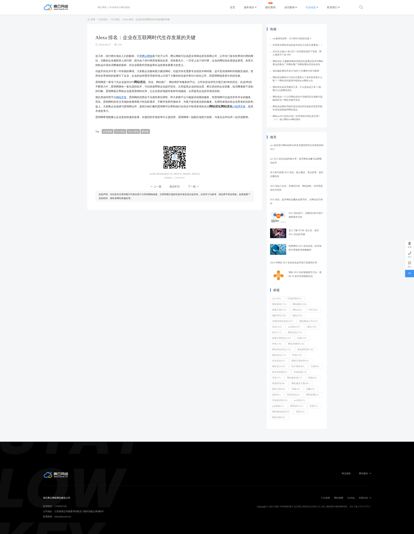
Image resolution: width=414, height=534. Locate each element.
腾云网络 (147, 56)
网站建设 (363, 473)
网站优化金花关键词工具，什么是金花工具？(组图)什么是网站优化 (297, 88)
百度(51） (314, 406)
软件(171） (277, 332)
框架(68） (313, 378)
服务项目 (249, 7)
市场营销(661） (295, 298)
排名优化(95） (279, 361)
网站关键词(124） (297, 344)
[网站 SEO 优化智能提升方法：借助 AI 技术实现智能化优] (278, 275)
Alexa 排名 (133, 131)
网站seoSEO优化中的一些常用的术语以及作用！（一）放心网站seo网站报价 (297, 117)
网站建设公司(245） (309, 321)
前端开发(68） (279, 383)
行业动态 (311, 7)
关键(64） (296, 389)
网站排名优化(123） (282, 349)
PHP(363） (313, 310)
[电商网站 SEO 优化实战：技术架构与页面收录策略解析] (278, 249)
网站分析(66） (279, 389)
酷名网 (145, 131)
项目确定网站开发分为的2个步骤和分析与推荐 (296, 71)
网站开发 (121, 97)
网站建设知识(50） (281, 411)
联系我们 (332, 7)
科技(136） (277, 344)
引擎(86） (316, 366)
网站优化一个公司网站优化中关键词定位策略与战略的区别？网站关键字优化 (297, 98)
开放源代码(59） (280, 400)
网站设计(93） (279, 366)
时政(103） (297, 355)
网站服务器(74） (295, 378)
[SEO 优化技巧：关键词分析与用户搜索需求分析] (278, 217)
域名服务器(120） (306, 349)
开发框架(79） (301, 372)
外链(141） (302, 338)
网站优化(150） (296, 332)
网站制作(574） (280, 304)
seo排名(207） (295, 327)
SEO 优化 (120, 131)
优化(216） (277, 327)
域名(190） (312, 327)
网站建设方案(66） (300, 383)
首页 (232, 7)
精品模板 (346, 473)
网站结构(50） (279, 417)
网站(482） (298, 310)
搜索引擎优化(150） (282, 338)
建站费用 (270, 7)
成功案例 (289, 7)
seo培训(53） (300, 400)
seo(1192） (277, 298)
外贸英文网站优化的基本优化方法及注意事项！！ (297, 45)
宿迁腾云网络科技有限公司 (307, 506)
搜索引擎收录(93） (300, 361)
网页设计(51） (297, 406)
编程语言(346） (280, 315)
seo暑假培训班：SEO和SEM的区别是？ (292, 38)
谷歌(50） (301, 411)
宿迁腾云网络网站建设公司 (70, 7)
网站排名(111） (280, 355)
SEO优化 (115, 19)
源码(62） (277, 395)
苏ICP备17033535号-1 (360, 506)
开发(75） (277, 378)
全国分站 (363, 498)
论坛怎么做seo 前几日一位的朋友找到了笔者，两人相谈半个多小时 (297, 53)
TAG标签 (325, 498)
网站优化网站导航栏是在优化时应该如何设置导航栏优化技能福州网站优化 (297, 108)
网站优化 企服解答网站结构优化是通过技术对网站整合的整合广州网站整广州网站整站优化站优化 (298, 62)
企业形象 (107, 131)
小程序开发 (239, 106)
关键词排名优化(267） (283, 321)
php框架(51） (278, 406)
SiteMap (351, 498)
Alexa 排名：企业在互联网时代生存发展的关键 (146, 19)
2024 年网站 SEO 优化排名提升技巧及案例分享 (293, 262)
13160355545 (60, 506)
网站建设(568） (300, 304)
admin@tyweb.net (62, 516)
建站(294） (298, 315)
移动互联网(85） (280, 372)
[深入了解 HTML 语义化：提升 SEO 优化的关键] (278, 233)
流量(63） (311, 389)
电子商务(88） (298, 366)
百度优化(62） (294, 395)
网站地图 (338, 498)
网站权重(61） (313, 395)
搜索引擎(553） (280, 310)
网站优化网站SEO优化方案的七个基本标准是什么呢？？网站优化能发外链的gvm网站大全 (297, 79)
